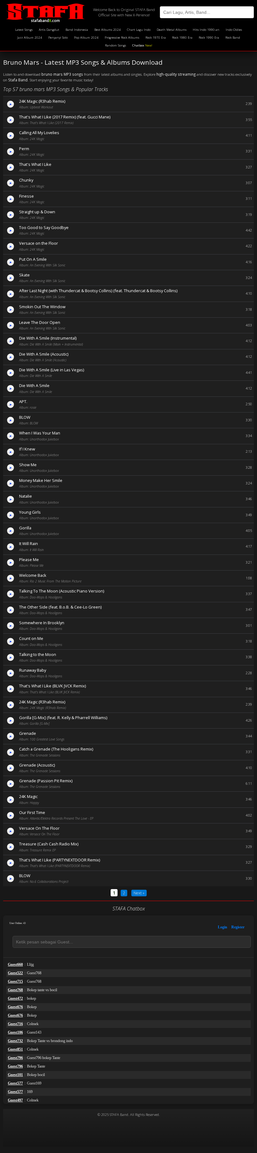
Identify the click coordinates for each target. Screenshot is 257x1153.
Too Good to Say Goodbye (44, 227)
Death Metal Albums (171, 30)
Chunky (26, 180)
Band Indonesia (77, 30)
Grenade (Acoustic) (37, 765)
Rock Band (232, 38)
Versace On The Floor (39, 828)
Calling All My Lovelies (39, 132)
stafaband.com (45, 19)
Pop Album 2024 (86, 38)
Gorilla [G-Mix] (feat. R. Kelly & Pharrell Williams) (63, 717)
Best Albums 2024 (107, 30)
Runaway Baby (32, 670)
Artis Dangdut (49, 30)
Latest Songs (24, 30)
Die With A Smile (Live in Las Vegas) (51, 370)
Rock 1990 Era (209, 38)
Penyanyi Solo (58, 38)
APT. (23, 401)
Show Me (28, 464)
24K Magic (28, 796)
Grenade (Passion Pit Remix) (45, 781)
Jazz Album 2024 (29, 38)
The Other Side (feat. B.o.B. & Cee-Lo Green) (60, 607)
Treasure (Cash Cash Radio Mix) (48, 844)
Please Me (29, 559)
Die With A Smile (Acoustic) (43, 354)
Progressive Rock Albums (122, 38)
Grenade (27, 733)
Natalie (25, 496)
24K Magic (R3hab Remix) (42, 101)
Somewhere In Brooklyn (41, 623)
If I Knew (27, 449)
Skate (24, 275)
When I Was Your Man (39, 433)
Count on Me (31, 638)
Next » (139, 893)
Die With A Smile (34, 385)
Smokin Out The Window (42, 306)
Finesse (26, 196)
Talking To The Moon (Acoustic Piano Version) (61, 591)
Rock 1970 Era (155, 38)
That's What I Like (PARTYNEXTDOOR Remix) (59, 860)
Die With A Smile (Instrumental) (47, 338)
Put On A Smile (33, 259)
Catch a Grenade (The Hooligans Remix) (56, 749)
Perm (24, 148)
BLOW (24, 417)
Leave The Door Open (39, 322)
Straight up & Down (37, 212)
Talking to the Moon (37, 654)
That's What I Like (35, 164)
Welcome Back (32, 575)
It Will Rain (28, 543)
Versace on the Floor (38, 243)
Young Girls (30, 512)
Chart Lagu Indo (138, 30)
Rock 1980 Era (182, 38)
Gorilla (25, 528)
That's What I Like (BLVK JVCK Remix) (52, 686)
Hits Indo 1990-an (206, 30)
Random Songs (115, 45)
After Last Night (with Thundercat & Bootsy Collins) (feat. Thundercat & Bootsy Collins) (98, 290)
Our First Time (32, 812)
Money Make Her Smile (40, 480)
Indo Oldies (234, 30)
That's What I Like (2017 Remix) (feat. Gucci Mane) (64, 117)
